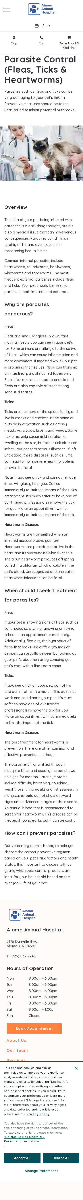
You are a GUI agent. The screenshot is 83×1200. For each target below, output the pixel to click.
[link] (42, 9)
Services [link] (16, 1060)
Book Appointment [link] (34, 1028)
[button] (6, 10)
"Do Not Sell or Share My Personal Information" (24, 1139)
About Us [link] (16, 1041)
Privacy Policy (38, 1114)
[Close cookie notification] (76, 1068)
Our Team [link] (17, 1050)
